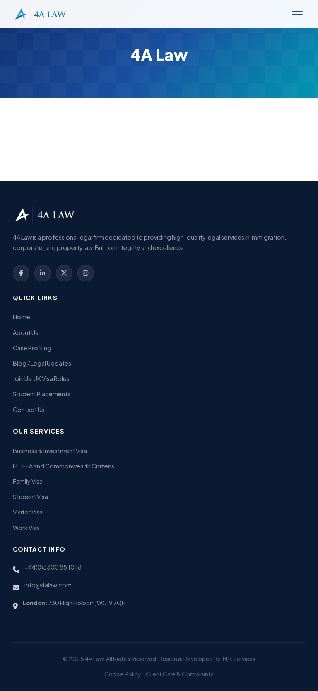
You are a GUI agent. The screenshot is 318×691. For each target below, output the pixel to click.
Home (21, 316)
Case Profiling (32, 348)
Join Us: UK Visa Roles (41, 378)
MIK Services (239, 658)
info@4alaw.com (48, 585)
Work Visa (26, 527)
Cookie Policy (122, 674)
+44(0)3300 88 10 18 (53, 567)
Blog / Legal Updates (42, 363)
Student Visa (30, 496)
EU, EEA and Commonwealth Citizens (63, 466)
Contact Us (28, 409)
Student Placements (41, 394)
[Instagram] (85, 273)
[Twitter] (64, 273)
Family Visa (28, 481)
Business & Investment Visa (50, 450)
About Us (25, 332)
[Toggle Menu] (297, 14)
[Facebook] (21, 273)
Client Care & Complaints (180, 674)
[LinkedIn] (42, 273)
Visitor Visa (28, 512)
